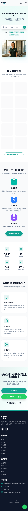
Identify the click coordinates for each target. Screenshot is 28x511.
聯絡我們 (3, 453)
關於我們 (3, 442)
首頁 (2, 439)
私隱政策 (11, 503)
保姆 (2, 471)
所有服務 (3, 445)
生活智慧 (3, 448)
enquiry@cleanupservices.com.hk (12, 492)
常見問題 (3, 450)
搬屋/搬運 (22, 32)
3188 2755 (6, 486)
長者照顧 (3, 474)
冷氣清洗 (16, 32)
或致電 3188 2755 (15, 403)
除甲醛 (17, 34)
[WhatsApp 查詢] (24, 507)
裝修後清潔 (4, 469)
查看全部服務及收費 (12, 154)
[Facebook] (2, 429)
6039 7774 (6, 489)
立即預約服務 (13, 233)
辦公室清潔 (12, 34)
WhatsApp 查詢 (15, 397)
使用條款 (17, 503)
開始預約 (14, 390)
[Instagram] (6, 429)
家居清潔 (11, 32)
